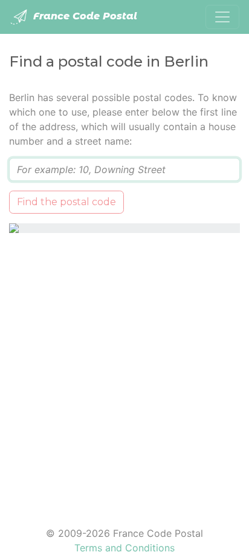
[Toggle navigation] (222, 17)
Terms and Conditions (124, 548)
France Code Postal (83, 16)
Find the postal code (66, 202)
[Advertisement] (124, 372)
